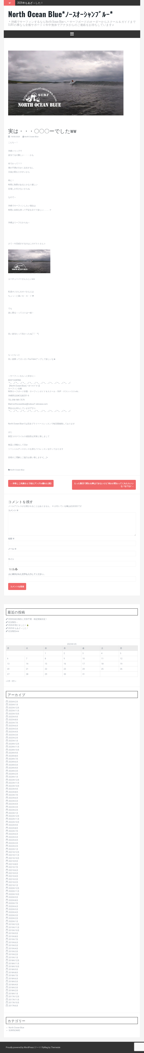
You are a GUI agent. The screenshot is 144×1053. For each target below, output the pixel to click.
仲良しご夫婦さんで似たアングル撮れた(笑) (30, 483)
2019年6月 (13, 942)
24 (83, 669)
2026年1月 (13, 704)
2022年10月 (14, 822)
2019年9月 (13, 933)
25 (102, 669)
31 (83, 674)
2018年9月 (13, 969)
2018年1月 (13, 993)
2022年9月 (13, 825)
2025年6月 (13, 726)
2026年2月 (13, 702)
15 (46, 664)
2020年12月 (14, 888)
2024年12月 (14, 744)
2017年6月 (13, 1006)
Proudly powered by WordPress (20, 1047)
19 (121, 664)
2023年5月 (13, 801)
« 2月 (8, 681)
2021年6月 (13, 870)
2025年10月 (14, 714)
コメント (13, 510)
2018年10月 (14, 966)
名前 (11, 538)
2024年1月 (13, 777)
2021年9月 (13, 861)
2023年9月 (13, 789)
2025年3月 (13, 735)
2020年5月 (13, 909)
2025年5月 (13, 729)
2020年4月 (13, 912)
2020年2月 (13, 918)
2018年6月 (13, 978)
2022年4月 (13, 840)
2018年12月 (14, 960)
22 (46, 669)
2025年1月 (13, 741)
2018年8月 (13, 972)
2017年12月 (14, 996)
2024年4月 (13, 768)
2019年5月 (13, 945)
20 (8, 669)
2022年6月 (13, 834)
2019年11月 (14, 927)
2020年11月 (14, 891)
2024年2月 (13, 774)
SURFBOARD (14, 1030)
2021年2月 (13, 882)
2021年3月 (13, 879)
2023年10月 (14, 786)
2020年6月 (13, 906)
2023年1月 (13, 813)
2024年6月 (13, 762)
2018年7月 (13, 975)
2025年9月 (13, 717)
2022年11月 (14, 819)
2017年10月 (14, 1002)
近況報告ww (13, 631)
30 (65, 674)
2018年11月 (14, 963)
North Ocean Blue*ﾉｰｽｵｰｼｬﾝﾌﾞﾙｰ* (60, 13)
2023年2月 (13, 810)
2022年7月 (13, 831)
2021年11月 (14, 855)
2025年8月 (13, 720)
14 (27, 664)
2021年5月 (13, 873)
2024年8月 (13, 756)
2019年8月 (13, 936)
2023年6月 (13, 798)
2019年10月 (14, 930)
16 (65, 664)
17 (83, 664)
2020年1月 (13, 921)
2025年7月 (13, 723)
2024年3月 (13, 771)
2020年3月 (13, 915)
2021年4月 (13, 876)
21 (27, 669)
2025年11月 (14, 711)
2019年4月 (13, 948)
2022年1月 (13, 849)
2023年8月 (13, 792)
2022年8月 (13, 828)
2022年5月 (13, 837)
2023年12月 (14, 780)
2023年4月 (13, 804)
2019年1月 (13, 957)
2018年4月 (13, 984)
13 (8, 664)
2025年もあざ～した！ (30, 2)
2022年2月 (13, 846)
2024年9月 (13, 753)
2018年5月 (13, 981)
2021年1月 (13, 885)
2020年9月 (13, 897)
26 (121, 669)
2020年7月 (13, 903)
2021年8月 (13, 864)
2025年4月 (13, 732)
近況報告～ (13, 622)
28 (27, 674)
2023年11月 (14, 783)
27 (8, 674)
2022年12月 (14, 816)
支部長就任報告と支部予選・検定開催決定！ (28, 619)
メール (12, 549)
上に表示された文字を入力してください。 (27, 574)
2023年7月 (13, 795)
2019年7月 (13, 939)
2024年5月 (13, 765)
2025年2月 (13, 738)
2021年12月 (14, 852)
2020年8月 (13, 900)
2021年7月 (13, 867)
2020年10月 (14, 894)
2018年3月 (13, 987)
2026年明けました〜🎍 (18, 625)
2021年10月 (14, 858)
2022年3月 (13, 843)
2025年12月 (14, 708)
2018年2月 (13, 990)
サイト (11, 559)
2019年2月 (13, 954)
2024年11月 (14, 747)
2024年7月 (13, 759)
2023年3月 (13, 807)
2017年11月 (14, 999)
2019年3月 (13, 951)
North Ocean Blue (31, 137)
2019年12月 (14, 924)
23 (65, 669)
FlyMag (45, 1047)
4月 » (14, 681)
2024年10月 (14, 750)
